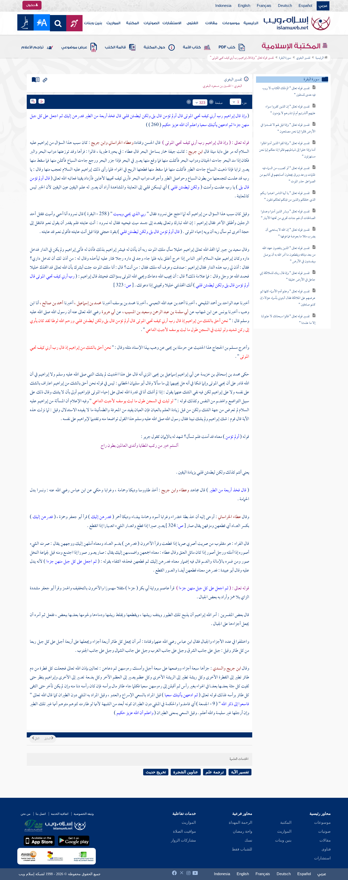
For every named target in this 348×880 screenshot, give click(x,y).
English (244, 6)
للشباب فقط (242, 849)
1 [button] (238, 102)
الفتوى (192, 23)
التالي (36, 739)
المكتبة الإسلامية (292, 46)
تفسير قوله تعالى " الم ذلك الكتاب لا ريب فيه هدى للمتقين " (288, 92)
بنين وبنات (93, 23)
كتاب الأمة (192, 47)
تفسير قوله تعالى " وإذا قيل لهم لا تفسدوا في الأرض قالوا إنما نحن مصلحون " (288, 128)
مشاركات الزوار (183, 840)
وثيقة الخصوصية (84, 814)
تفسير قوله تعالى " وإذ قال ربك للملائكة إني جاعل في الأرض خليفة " (287, 277)
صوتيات (324, 831)
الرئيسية (251, 23)
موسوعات (231, 23)
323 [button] (202, 103)
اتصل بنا (41, 814)
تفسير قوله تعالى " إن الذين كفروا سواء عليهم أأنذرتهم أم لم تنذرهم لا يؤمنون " (290, 110)
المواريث (113, 23)
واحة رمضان (242, 831)
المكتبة (132, 23)
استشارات (322, 858)
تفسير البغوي (303, 58)
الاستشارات (172, 23)
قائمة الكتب (115, 47)
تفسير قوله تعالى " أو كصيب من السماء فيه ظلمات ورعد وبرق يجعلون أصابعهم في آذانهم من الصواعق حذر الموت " (287, 175)
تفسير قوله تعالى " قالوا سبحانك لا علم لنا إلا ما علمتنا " (288, 320)
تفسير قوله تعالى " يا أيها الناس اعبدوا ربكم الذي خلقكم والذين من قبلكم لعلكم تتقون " (287, 197)
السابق (47, 739)
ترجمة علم (215, 772)
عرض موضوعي (74, 47)
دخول (30, 5)
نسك (248, 840)
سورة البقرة (285, 58)
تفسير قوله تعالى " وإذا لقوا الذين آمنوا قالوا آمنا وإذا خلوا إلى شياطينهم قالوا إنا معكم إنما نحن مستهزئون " (287, 150)
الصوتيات (151, 23)
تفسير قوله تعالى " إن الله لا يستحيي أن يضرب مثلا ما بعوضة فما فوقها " (290, 233)
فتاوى (326, 849)
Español (305, 6)
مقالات (211, 23)
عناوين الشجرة (185, 772)
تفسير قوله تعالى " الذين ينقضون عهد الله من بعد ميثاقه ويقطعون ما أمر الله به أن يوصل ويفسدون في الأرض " (288, 255)
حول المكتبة (154, 47)
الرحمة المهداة (240, 822)
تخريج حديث (156, 772)
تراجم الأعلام (32, 47)
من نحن (25, 814)
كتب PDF (227, 47)
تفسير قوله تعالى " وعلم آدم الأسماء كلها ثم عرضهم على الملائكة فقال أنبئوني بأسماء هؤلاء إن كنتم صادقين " (287, 298)
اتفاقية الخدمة (59, 814)
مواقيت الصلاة (184, 831)
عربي (323, 6)
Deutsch (285, 6)
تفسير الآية (240, 772)
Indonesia (223, 6)
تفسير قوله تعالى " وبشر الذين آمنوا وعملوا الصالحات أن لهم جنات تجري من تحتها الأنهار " (288, 215)
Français (264, 6)
